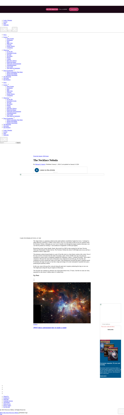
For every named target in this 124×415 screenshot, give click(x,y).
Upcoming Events (11, 53)
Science (5, 37)
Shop (4, 23)
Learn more (74, 9)
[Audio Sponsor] (72, 170)
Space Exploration (8, 70)
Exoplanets (10, 40)
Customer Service (8, 401)
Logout (5, 22)
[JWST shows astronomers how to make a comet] (65, 323)
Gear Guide (10, 66)
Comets (9, 59)
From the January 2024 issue (41, 156)
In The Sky (10, 51)
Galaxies (9, 44)
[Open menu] (10, 31)
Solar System (10, 38)
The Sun (9, 54)
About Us (6, 396)
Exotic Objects (11, 46)
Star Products (6, 79)
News (4, 34)
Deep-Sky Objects (12, 60)
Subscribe (6, 25)
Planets (9, 57)
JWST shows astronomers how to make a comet (49, 327)
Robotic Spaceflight (12, 75)
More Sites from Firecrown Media (9, 412)
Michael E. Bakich (40, 164)
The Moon (9, 56)
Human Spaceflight (12, 73)
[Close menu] (14, 29)
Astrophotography (11, 65)
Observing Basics (11, 62)
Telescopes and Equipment (14, 63)
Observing (6, 50)
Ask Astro (6, 78)
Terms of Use (7, 404)
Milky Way (10, 43)
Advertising (6, 402)
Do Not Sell (6, 407)
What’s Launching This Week (15, 72)
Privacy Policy (7, 405)
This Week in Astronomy (13, 68)
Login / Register (7, 20)
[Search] (3, 29)
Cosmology (10, 47)
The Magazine (7, 76)
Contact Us (6, 398)
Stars (8, 41)
